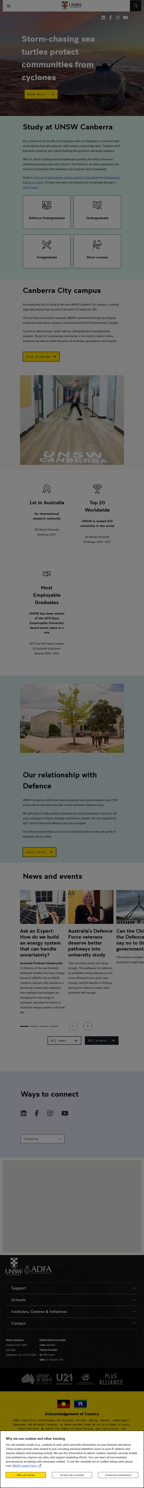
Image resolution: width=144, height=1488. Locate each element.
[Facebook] (37, 1113)
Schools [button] (18, 1300)
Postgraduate (91, 177)
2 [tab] (34, 1026)
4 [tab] (54, 1026)
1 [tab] (24, 1026)
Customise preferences (118, 1475)
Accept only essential (72, 1475)
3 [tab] (44, 1026)
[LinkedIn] (23, 1113)
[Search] (135, 5)
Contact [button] (18, 1323)
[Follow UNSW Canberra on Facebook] (110, 17)
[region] (72, 1459)
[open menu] (8, 5)
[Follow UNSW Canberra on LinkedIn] (104, 17)
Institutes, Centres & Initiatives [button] (39, 1311)
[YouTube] (64, 1113)
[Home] (72, 6)
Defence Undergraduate (47, 177)
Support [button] (18, 1288)
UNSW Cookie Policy (27, 1466)
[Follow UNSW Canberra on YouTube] (125, 17)
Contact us (31, 1139)
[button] (41, 94)
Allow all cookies (26, 1475)
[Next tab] (87, 1026)
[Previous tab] (73, 1026)
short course (30, 187)
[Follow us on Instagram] (117, 17)
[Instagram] (50, 1113)
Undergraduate (72, 177)
